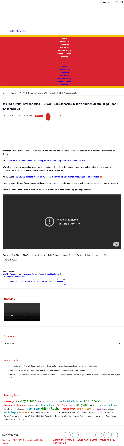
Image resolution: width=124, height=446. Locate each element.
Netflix (43, 413)
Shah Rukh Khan (42, 416)
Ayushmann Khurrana (14, 405)
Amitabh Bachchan (73, 401)
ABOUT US (58, 440)
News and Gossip (64, 50)
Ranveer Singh (87, 413)
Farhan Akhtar (32, 408)
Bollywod (82, 404)
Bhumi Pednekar (32, 405)
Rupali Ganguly (100, 413)
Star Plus (67, 416)
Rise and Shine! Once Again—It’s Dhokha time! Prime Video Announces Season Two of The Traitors (46, 370)
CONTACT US (59, 443)
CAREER (93, 440)
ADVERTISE (82, 440)
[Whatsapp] (114, 435)
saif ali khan (111, 413)
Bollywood (64, 41)
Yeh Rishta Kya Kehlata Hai (14, 419)
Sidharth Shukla (11, 260)
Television (64, 44)
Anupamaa (105, 402)
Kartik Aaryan (11, 412)
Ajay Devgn (9, 401)
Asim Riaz (16, 255)
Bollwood (71, 405)
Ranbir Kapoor (75, 413)
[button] (62, 61)
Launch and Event (64, 53)
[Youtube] (103, 22)
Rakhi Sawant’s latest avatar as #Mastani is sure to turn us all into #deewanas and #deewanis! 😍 (57, 177)
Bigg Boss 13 (40, 255)
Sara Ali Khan (30, 416)
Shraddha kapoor (56, 416)
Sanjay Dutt (19, 416)
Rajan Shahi (51, 413)
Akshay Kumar (26, 401)
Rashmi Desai (68, 255)
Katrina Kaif (24, 412)
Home (64, 38)
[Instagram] (99, 15)
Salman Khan (9, 416)
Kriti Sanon (35, 413)
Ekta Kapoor (19, 409)
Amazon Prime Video (54, 402)
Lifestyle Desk (8, 116)
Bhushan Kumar (48, 405)
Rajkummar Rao (63, 413)
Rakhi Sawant (53, 255)
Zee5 (27, 419)
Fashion (64, 56)
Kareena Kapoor (108, 409)
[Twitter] (107, 8)
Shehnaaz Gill (101, 255)
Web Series (64, 47)
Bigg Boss (27, 255)
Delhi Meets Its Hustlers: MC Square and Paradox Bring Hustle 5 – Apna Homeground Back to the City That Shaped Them (55, 366)
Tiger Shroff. (100, 416)
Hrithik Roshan (51, 408)
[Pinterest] (107, 15)
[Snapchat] (106, 435)
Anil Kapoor (92, 401)
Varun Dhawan (111, 416)
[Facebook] (99, 8)
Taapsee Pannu (78, 416)
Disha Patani (8, 409)
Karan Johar (96, 409)
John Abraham (84, 409)
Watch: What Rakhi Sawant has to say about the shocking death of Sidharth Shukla (47, 160)
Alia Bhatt (40, 402)
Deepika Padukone (108, 405)
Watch (13, 93)
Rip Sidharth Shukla (84, 255)
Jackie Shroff (69, 409)
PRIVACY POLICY (107, 440)
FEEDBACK (70, 440)
